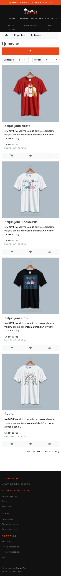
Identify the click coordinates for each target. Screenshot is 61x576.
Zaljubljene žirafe (17, 126)
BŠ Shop (11, 25)
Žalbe (4, 501)
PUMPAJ (50, 25)
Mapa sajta (7, 506)
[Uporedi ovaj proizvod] (49, 156)
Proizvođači (7, 519)
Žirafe (9, 414)
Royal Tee (11, 29)
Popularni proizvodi (11, 552)
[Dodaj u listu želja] (30, 156)
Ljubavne (36, 35)
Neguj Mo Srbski (30, 25)
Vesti (4, 557)
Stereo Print (21, 568)
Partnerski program (11, 524)
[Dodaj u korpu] (11, 156)
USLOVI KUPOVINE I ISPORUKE (16, 484)
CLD (30, 29)
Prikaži (37, 59)
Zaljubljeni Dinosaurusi (21, 222)
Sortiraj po (9, 59)
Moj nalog (12, 18)
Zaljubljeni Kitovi (16, 318)
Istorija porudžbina (10, 547)
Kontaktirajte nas (9, 496)
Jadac (50, 29)
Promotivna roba (9, 529)
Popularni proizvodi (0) (31, 18)
